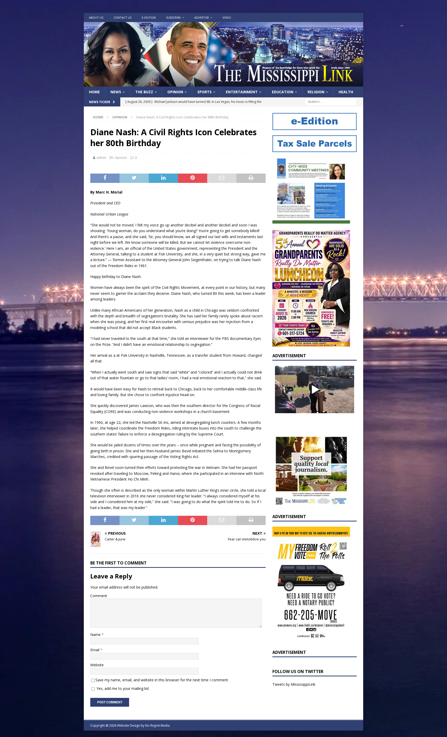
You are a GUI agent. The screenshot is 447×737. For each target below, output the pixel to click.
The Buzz (144, 91)
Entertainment (242, 91)
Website (97, 664)
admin (101, 157)
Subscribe (173, 17)
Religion (316, 91)
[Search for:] (331, 101)
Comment (98, 595)
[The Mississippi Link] (223, 83)
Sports (204, 91)
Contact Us (122, 17)
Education (282, 91)
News (115, 91)
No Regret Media (157, 725)
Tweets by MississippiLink (293, 684)
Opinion (175, 91)
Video (226, 17)
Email (95, 649)
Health (346, 91)
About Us (96, 17)
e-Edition (149, 17)
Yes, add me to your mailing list (122, 688)
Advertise (201, 17)
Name (96, 634)
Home (94, 91)
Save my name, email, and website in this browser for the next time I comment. (162, 679)
